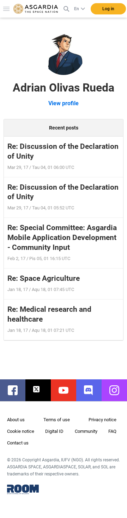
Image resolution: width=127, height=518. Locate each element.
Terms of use (56, 419)
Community (86, 431)
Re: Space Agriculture (43, 278)
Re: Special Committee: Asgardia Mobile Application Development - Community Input (62, 237)
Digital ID (54, 431)
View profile (63, 103)
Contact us (18, 443)
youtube (67, 390)
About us (16, 419)
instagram (118, 390)
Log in (108, 8)
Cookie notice (20, 431)
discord (92, 390)
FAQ (112, 431)
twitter (41, 390)
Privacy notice (102, 419)
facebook (16, 390)
